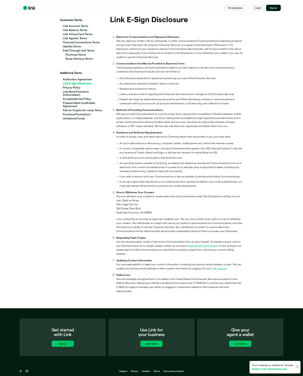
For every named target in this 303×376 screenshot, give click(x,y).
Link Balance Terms (75, 30)
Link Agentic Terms (75, 38)
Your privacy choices (173, 371)
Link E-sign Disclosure (77, 83)
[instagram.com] (27, 371)
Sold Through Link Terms (79, 50)
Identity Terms (72, 46)
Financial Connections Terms (81, 42)
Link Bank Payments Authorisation (76, 93)
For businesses (235, 8)
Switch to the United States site (269, 369)
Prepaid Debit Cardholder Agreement (79, 104)
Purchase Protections (76, 114)
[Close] (296, 367)
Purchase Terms (76, 54)
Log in (258, 8)
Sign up (273, 8)
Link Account (219, 268)
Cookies (146, 371)
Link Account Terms (75, 25)
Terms (157, 371)
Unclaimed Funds (74, 118)
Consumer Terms (71, 19)
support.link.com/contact (203, 245)
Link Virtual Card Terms (77, 34)
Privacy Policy (71, 87)
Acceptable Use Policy (77, 98)
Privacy (134, 371)
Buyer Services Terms (79, 58)
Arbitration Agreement (77, 79)
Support (123, 371)
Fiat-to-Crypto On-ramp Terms (82, 110)
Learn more (151, 343)
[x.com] (21, 371)
